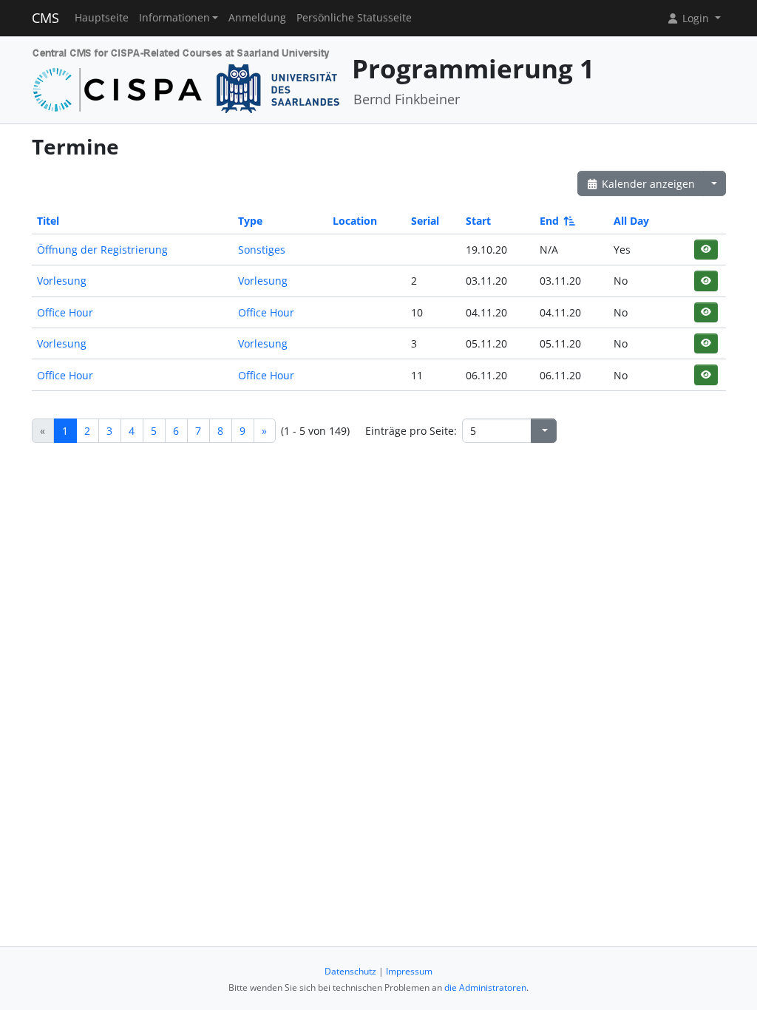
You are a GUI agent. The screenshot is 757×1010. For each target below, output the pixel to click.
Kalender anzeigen (647, 184)
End (549, 221)
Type (250, 221)
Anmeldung (257, 18)
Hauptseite (102, 18)
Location (355, 221)
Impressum (409, 971)
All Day (631, 221)
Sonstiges (261, 250)
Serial (425, 221)
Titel (48, 221)
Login (695, 18)
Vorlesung (61, 281)
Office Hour (65, 312)
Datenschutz (350, 971)
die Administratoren (485, 987)
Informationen (174, 18)
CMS (45, 18)
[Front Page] (187, 79)
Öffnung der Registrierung (102, 250)
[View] (705, 250)
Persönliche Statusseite (354, 18)
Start (478, 221)
